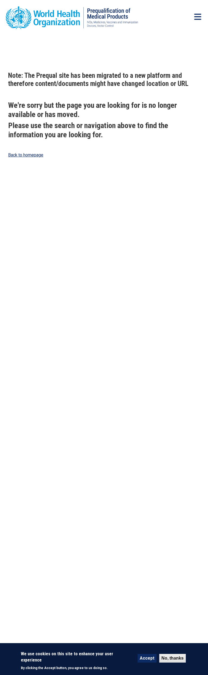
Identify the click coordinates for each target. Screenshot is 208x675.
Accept (147, 658)
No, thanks (172, 658)
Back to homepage (25, 155)
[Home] (79, 17)
